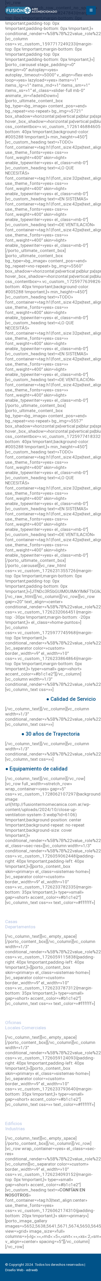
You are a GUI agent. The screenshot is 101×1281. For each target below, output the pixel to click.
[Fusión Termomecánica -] (31, 10)
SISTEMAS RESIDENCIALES (50, 912)
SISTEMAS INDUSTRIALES (50, 1114)
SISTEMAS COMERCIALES (50, 1013)
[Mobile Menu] (91, 10)
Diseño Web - (21, 1270)
